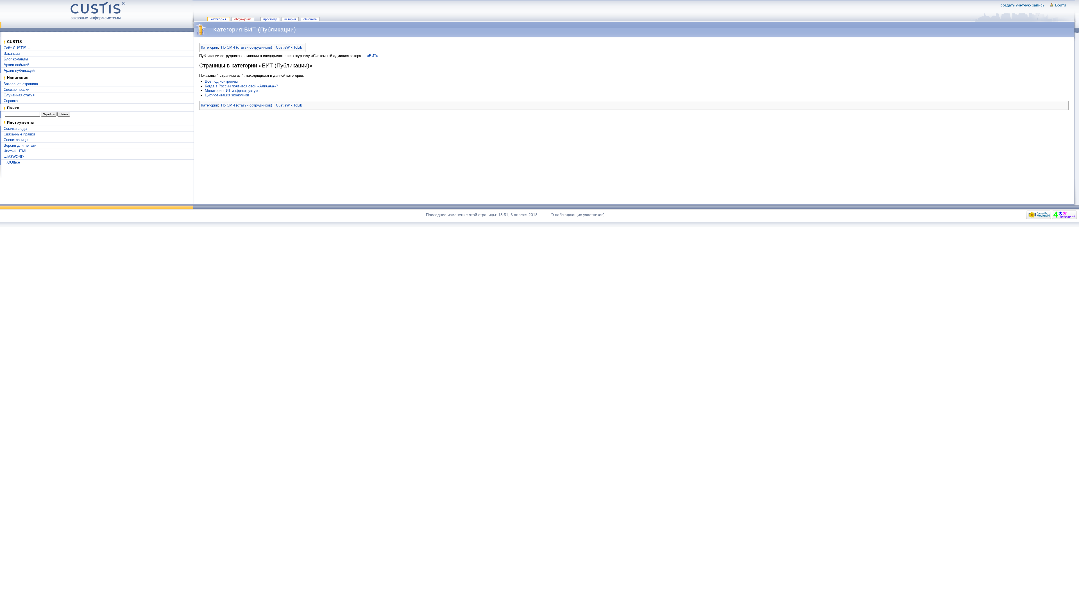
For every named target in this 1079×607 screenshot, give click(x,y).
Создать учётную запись (1022, 5)
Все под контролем (221, 81)
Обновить (310, 19)
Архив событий (16, 65)
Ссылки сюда (15, 128)
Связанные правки (19, 134)
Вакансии (12, 53)
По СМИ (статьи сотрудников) (246, 47)
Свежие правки (16, 89)
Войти (1060, 5)
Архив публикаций (19, 70)
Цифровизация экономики (227, 95)
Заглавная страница (21, 84)
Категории (209, 47)
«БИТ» (372, 56)
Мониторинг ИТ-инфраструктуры (232, 91)
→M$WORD (14, 157)
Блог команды (16, 59)
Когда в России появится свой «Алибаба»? (241, 86)
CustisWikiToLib (289, 47)
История (290, 19)
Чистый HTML (15, 151)
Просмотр (270, 19)
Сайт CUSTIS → (17, 48)
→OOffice (12, 162)
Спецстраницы (16, 140)
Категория (218, 19)
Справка (11, 101)
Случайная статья (19, 95)
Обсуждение (242, 19)
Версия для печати (20, 145)
